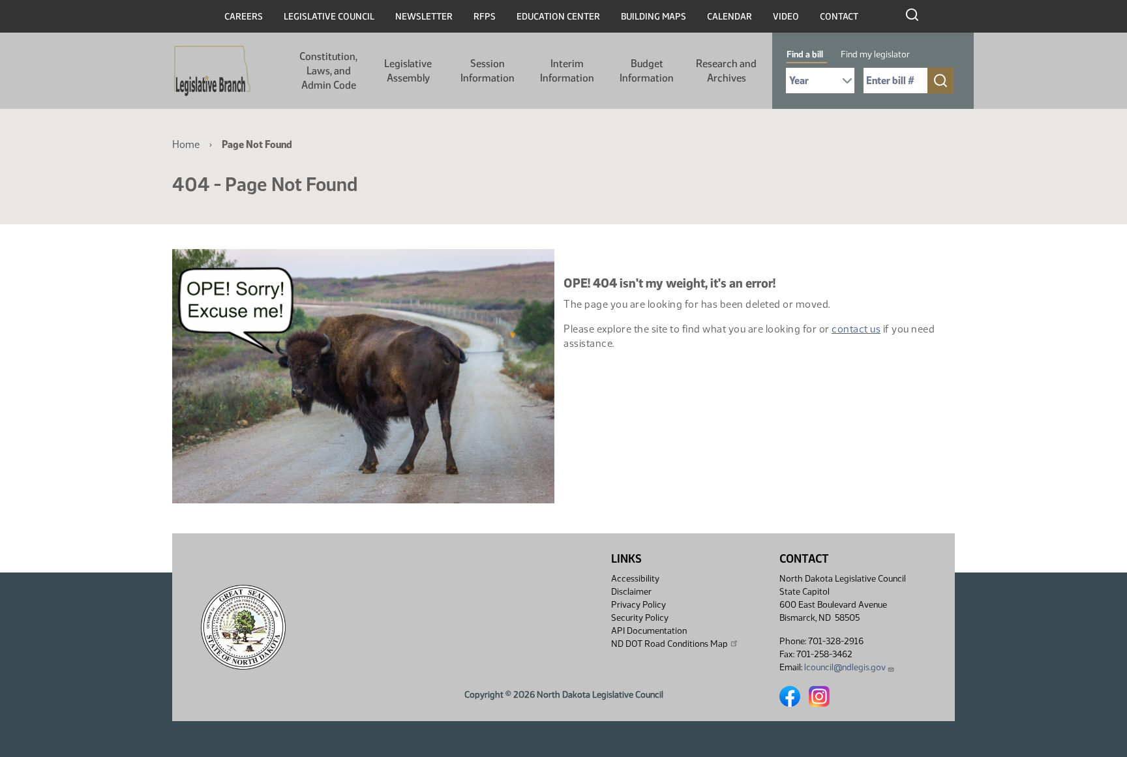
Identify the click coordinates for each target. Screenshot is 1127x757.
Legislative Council (329, 16)
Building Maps (653, 16)
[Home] (212, 71)
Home (186, 144)
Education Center (558, 16)
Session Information (487, 70)
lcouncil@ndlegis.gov (845, 667)
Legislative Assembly (408, 70)
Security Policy (640, 617)
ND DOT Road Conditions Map (669, 643)
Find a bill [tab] (805, 54)
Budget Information (647, 70)
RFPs (484, 16)
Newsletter (424, 16)
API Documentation (649, 630)
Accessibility (635, 578)
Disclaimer (631, 591)
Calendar (729, 16)
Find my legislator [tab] (875, 54)
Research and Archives (726, 70)
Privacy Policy (638, 604)
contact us (856, 329)
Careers (243, 16)
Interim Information (567, 70)
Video (786, 16)
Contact (839, 16)
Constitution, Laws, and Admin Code (328, 70)
